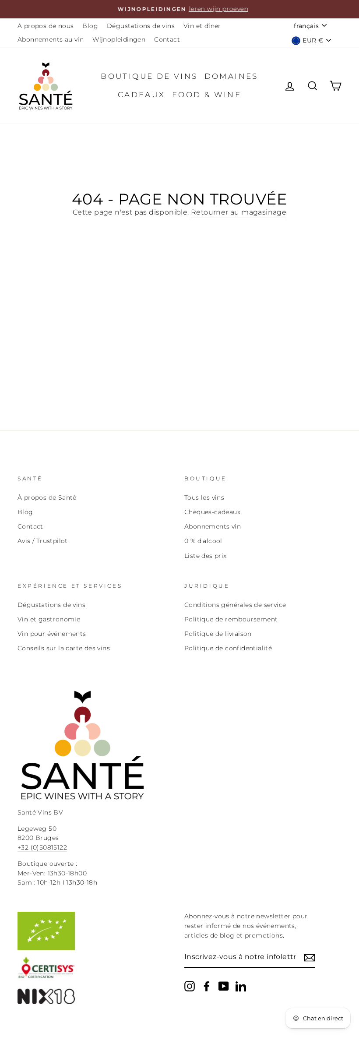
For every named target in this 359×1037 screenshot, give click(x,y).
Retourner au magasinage (238, 212)
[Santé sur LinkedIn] (241, 986)
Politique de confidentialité (228, 648)
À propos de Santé (47, 497)
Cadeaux (141, 94)
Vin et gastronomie (49, 619)
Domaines (231, 76)
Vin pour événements (52, 633)
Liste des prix (205, 555)
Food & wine (206, 94)
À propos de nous (46, 25)
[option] (179, 9)
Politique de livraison (218, 633)
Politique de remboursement (231, 619)
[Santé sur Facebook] (206, 986)
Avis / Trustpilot (43, 540)
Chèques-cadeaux (212, 511)
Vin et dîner (202, 25)
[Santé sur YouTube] (223, 986)
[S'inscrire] (309, 957)
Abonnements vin (212, 526)
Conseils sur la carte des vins (64, 648)
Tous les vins (204, 497)
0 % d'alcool (203, 540)
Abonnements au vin (51, 39)
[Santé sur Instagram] (189, 986)
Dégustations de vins (141, 25)
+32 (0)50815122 (42, 847)
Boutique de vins (149, 76)
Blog (90, 25)
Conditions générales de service (235, 604)
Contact (167, 39)
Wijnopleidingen (118, 39)
